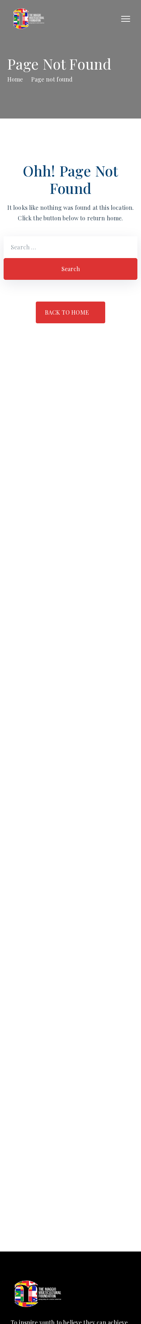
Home (15, 79)
